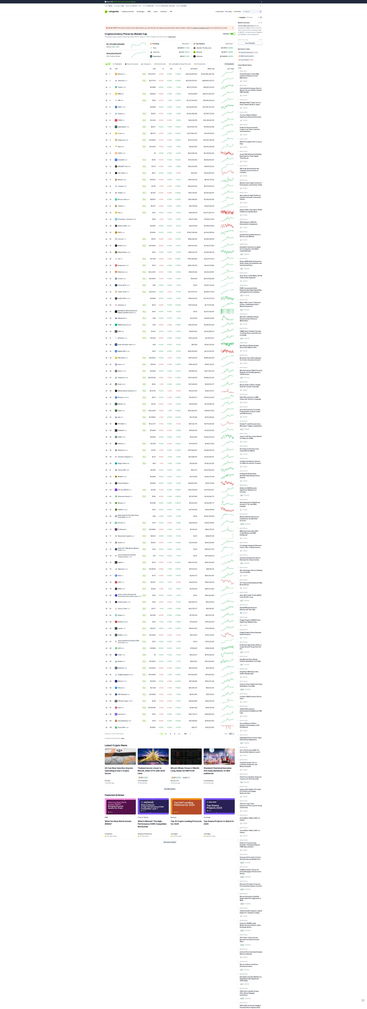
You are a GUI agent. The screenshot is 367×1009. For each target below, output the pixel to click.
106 (185, 734)
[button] (169, 789)
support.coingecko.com (201, 28)
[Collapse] (261, 17)
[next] (190, 734)
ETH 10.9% (172, 6)
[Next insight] (261, 23)
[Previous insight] (259, 23)
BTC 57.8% (165, 6)
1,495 (122, 6)
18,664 (110, 6)
